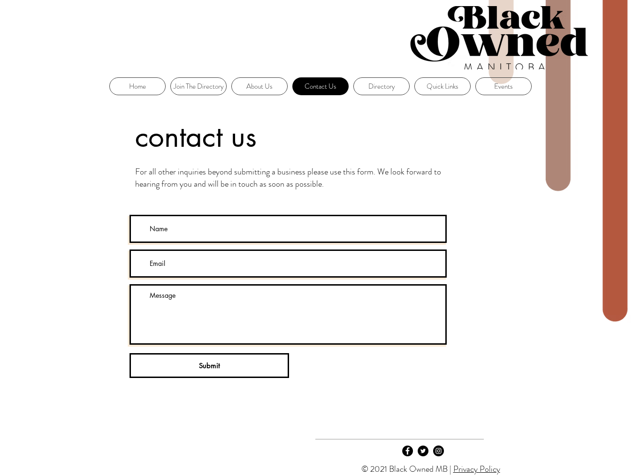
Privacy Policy (476, 469)
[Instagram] (438, 451)
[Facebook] (407, 451)
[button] (442, 86)
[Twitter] (423, 451)
